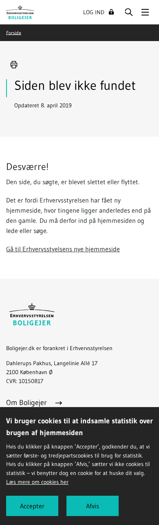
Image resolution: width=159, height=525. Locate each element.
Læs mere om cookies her (37, 482)
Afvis (92, 506)
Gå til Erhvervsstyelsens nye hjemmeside (63, 249)
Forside (13, 32)
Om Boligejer (27, 402)
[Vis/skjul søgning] (128, 12)
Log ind (93, 12)
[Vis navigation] (145, 12)
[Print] (14, 64)
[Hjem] (20, 11)
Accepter (32, 506)
